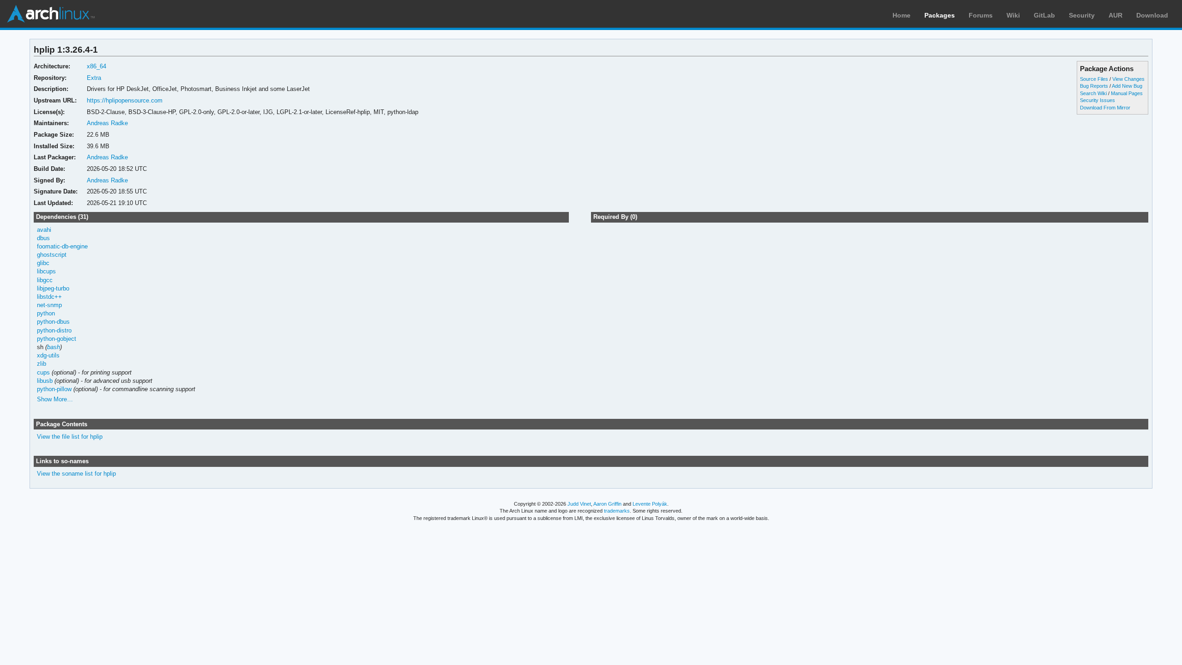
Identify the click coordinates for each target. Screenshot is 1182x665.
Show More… (55, 399)
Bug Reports (1094, 86)
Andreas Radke (107, 123)
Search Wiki (1093, 93)
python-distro (54, 330)
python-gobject (56, 338)
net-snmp (49, 305)
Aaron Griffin (607, 504)
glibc (43, 263)
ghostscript (51, 254)
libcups (46, 271)
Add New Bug (1127, 86)
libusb (45, 380)
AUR (1115, 15)
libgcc (45, 280)
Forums (981, 15)
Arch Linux (51, 14)
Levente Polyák (650, 504)
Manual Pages (1127, 93)
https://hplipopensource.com (125, 100)
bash (53, 347)
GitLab (1044, 15)
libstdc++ (49, 296)
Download (1152, 15)
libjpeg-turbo (53, 288)
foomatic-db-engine (62, 246)
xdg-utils (48, 355)
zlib (41, 363)
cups (43, 372)
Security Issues (1097, 100)
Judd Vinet (579, 504)
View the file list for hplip (70, 436)
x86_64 (96, 66)
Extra (94, 77)
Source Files (1094, 79)
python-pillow (54, 389)
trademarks (617, 511)
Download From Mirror (1105, 107)
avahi (44, 229)
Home (902, 15)
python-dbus (53, 321)
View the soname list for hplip (76, 473)
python (46, 313)
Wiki (1013, 15)
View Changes (1128, 79)
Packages (939, 15)
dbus (43, 238)
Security (1082, 15)
